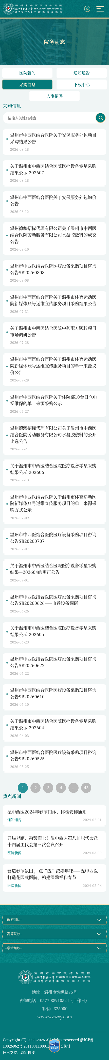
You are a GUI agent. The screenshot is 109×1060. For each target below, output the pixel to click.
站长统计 (64, 1046)
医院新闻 (27, 73)
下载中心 (82, 84)
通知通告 (82, 73)
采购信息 (27, 84)
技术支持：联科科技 (19, 1052)
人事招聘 (54, 96)
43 (86, 788)
